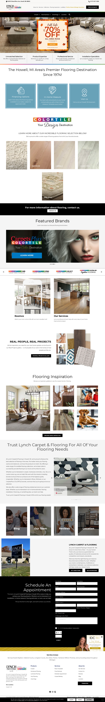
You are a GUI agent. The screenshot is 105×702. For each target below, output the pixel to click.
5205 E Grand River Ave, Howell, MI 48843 (18, 1)
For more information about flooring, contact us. (52, 207)
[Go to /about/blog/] (16, 521)
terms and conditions (33, 700)
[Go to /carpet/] (16, 155)
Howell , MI (9, 687)
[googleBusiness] (55, 692)
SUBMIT (58, 640)
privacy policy (76, 628)
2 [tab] (73, 499)
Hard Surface (45, 14)
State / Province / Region (83, 607)
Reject (80, 699)
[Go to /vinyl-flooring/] (88, 155)
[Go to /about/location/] (84, 96)
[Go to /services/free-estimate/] (52, 96)
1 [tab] (71, 499)
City (56, 607)
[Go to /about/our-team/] (40, 521)
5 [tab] (77, 499)
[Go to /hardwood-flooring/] (40, 155)
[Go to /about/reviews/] (64, 521)
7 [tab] (80, 499)
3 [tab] (74, 499)
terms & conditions (67, 628)
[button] (92, 7)
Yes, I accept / (68, 628)
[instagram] (53, 692)
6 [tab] (79, 499)
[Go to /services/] (72, 300)
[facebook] (50, 692)
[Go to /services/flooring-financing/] (20, 96)
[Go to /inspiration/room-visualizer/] (33, 299)
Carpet (36, 14)
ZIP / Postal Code (59, 613)
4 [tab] (76, 499)
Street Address (59, 597)
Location (63, 14)
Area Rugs (55, 14)
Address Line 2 (59, 602)
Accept (71, 699)
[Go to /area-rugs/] (52, 186)
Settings (89, 699)
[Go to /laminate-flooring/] (64, 155)
